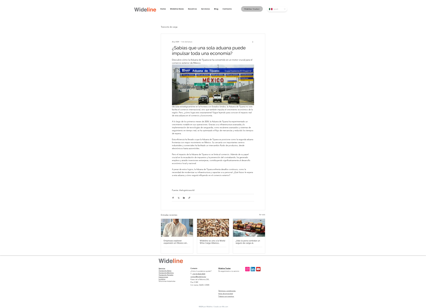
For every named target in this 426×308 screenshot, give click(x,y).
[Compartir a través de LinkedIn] (184, 198)
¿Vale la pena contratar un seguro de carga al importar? (248, 241)
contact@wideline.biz (198, 277)
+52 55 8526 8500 (198, 274)
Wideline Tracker (224, 268)
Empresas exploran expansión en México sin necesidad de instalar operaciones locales (175, 241)
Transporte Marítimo (166, 273)
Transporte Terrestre (166, 275)
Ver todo (262, 215)
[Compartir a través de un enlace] (189, 198)
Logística (162, 279)
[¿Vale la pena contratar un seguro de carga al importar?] (249, 228)
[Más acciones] (252, 41)
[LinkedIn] (253, 269)
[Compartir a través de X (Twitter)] (178, 198)
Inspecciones (163, 277)
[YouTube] (258, 269)
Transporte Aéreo (165, 271)
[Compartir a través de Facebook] (173, 198)
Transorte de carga (169, 27)
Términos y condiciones (227, 291)
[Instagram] (247, 269)
